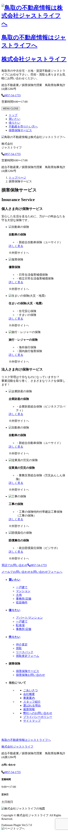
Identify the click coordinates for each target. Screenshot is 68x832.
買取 (19, 648)
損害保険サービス (20, 130)
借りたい (14, 122)
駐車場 (20, 625)
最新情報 (29, 709)
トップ (13, 115)
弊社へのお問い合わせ (37, 713)
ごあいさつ (30, 690)
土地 (19, 594)
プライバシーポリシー (37, 716)
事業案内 (29, 697)
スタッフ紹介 (32, 701)
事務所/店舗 (23, 598)
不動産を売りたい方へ (23, 126)
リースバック (24, 652)
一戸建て (22, 587)
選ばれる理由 (32, 705)
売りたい (14, 636)
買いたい (14, 118)
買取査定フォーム (27, 655)
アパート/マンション (29, 617)
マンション (23, 591)
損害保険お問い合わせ (30, 674)
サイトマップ (32, 720)
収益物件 (22, 602)
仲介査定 (22, 644)
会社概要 (29, 694)
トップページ (17, 177)
